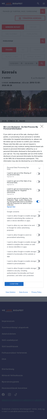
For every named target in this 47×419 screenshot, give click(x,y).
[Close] (42, 127)
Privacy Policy (36, 292)
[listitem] (23, 168)
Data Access (23, 292)
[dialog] (23, 210)
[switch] (38, 174)
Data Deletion (11, 292)
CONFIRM (14, 284)
